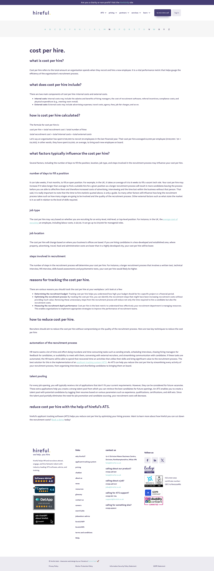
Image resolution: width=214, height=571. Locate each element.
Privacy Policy (53, 566)
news (77, 483)
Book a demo (58, 419)
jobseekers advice (82, 516)
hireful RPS (79, 527)
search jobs (79, 511)
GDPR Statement (159, 566)
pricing (78, 467)
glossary (78, 494)
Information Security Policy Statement (123, 566)
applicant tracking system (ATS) (92, 362)
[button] (103, 13)
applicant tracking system (85, 462)
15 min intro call (163, 13)
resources (79, 489)
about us (78, 478)
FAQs (77, 538)
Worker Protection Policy (84, 566)
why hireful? (80, 456)
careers (78, 505)
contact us (79, 500)
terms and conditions (83, 532)
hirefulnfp (125, 2)
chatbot (78, 472)
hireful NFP (79, 521)
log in (176, 13)
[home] (41, 12)
